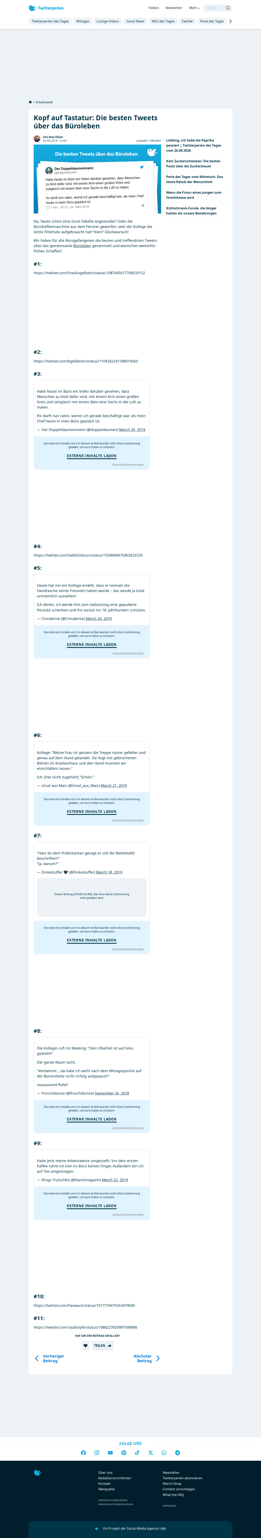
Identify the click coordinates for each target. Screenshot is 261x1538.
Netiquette (106, 1489)
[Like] (85, 1345)
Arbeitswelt (44, 102)
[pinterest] (123, 1453)
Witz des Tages (163, 21)
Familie (187, 21)
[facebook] (83, 1453)
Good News (135, 21)
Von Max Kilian (53, 137)
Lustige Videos (108, 21)
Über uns (105, 1472)
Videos (154, 8)
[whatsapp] (164, 1453)
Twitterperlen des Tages (50, 21)
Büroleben (82, 245)
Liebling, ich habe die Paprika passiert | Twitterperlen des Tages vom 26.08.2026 (193, 145)
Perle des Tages (212, 21)
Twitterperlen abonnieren (182, 1478)
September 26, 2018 (112, 1093)
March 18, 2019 (109, 872)
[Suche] (228, 7)
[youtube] (110, 1453)
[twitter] (150, 1453)
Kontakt (104, 1483)
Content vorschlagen (179, 1489)
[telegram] (177, 1453)
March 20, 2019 (132, 429)
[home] (30, 102)
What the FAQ (173, 1495)
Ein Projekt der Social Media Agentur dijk (134, 1528)
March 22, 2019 (115, 1179)
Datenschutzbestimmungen (128, 464)
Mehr (193, 8)
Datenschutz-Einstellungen (115, 1504)
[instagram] (97, 1453)
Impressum (169, 1505)
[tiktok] (137, 1453)
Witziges (82, 21)
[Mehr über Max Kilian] (37, 138)
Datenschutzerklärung (113, 1500)
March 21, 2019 (114, 785)
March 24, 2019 (99, 618)
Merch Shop (172, 1483)
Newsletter (174, 8)
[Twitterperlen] (46, 8)
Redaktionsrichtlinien (114, 1478)
